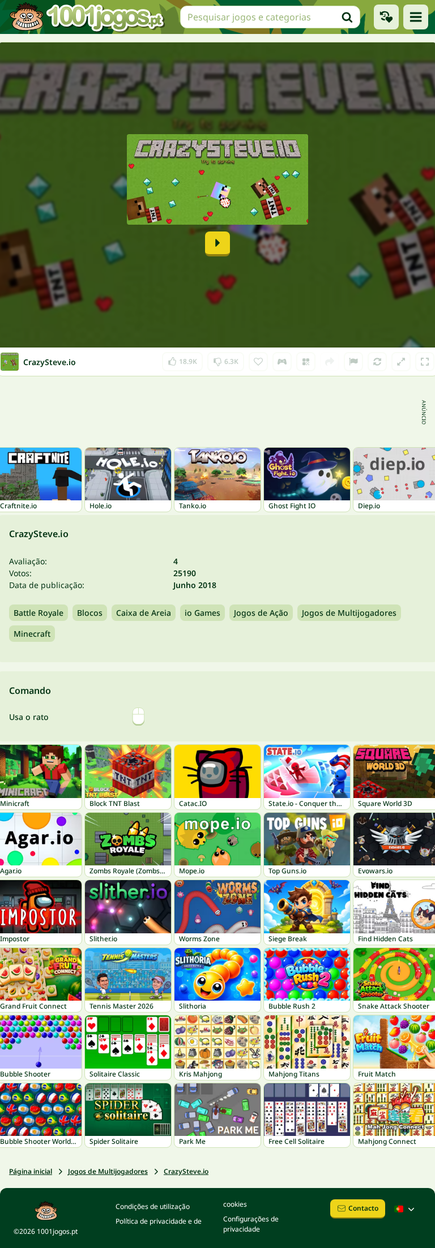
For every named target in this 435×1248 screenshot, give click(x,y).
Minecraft (32, 633)
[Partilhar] (329, 361)
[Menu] (415, 17)
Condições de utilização (153, 1206)
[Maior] (401, 361)
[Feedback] (353, 361)
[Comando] (282, 361)
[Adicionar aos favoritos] (258, 361)
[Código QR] (305, 361)
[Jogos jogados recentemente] (386, 17)
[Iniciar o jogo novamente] (377, 361)
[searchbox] (270, 17)
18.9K (185, 359)
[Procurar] (347, 17)
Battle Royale (38, 612)
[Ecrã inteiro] (424, 361)
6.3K (226, 359)
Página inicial (30, 1171)
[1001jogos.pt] (87, 17)
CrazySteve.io (186, 1171)
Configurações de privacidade (251, 1224)
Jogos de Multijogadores (349, 612)
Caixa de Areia (143, 612)
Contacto (363, 1208)
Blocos (90, 612)
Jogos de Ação (261, 612)
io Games (202, 612)
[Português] (405, 1209)
